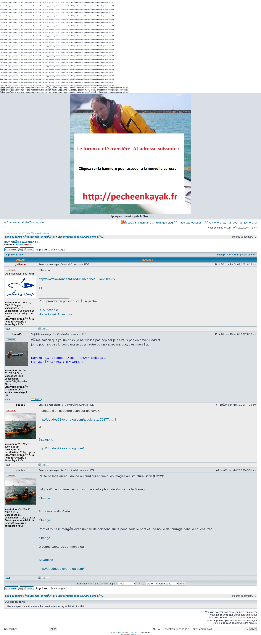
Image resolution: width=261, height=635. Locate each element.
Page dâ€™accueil (190, 222)
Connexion (13, 222)
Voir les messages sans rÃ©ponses (17, 233)
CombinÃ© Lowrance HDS (22, 242)
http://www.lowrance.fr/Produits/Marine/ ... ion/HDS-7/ (77, 279)
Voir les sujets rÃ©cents (40, 233)
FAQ (234, 222)
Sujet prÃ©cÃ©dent (228, 254)
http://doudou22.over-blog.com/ (61, 448)
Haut (7, 328)
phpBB (120, 632)
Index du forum (13, 236)
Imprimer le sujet (14, 254)
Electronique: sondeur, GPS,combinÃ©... (81, 236)
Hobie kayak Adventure (55, 314)
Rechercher (249, 222)
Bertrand (19, 244)
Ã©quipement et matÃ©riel (39, 236)
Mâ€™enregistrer (34, 222)
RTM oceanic (48, 310)
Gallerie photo (218, 222)
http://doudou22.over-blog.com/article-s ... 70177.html (77, 419)
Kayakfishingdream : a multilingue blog (150, 222)
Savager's (46, 439)
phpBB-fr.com (136, 634)
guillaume (28, 244)
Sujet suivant (248, 254)
